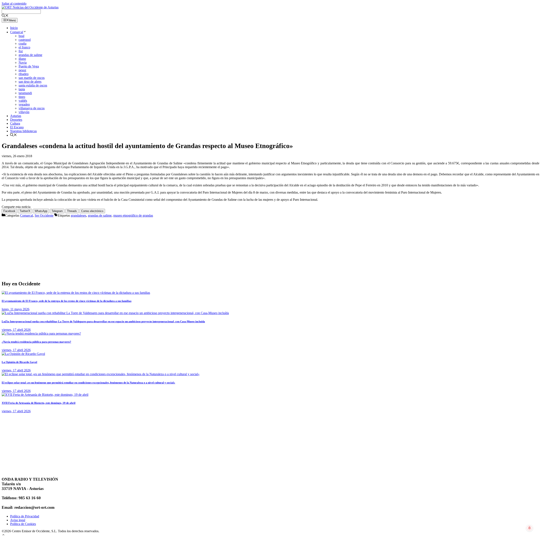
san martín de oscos (32, 78)
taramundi (25, 93)
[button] (3, 535)
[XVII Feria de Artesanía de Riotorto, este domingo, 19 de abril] (45, 394)
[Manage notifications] (529, 528)
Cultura (15, 123)
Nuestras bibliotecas (23, 131)
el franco (24, 47)
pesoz (22, 70)
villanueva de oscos (32, 108)
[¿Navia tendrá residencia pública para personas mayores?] (41, 333)
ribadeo (24, 74)
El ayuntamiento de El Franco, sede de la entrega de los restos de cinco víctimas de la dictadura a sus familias (66, 300)
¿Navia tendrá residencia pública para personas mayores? (36, 341)
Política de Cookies (23, 524)
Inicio (14, 28)
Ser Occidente (44, 215)
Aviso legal (17, 520)
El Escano (17, 127)
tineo (22, 97)
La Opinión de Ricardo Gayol (19, 362)
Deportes (16, 119)
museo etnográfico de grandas (133, 215)
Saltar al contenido (14, 3)
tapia (22, 89)
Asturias (15, 116)
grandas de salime (30, 55)
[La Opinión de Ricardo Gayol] (23, 354)
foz (21, 51)
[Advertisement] (128, 247)
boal (21, 36)
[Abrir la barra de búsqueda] (5, 16)
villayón (24, 112)
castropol (25, 39)
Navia (23, 62)
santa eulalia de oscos (33, 85)
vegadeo (24, 104)
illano (22, 58)
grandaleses (78, 215)
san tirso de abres (30, 81)
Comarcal (16, 32)
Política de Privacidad (24, 516)
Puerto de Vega (29, 66)
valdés (23, 100)
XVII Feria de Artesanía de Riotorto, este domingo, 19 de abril (38, 402)
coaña (22, 43)
